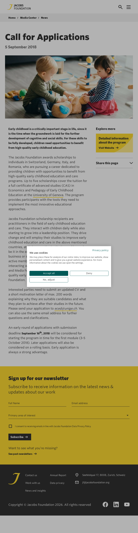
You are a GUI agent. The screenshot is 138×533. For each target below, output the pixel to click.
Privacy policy (100, 250)
